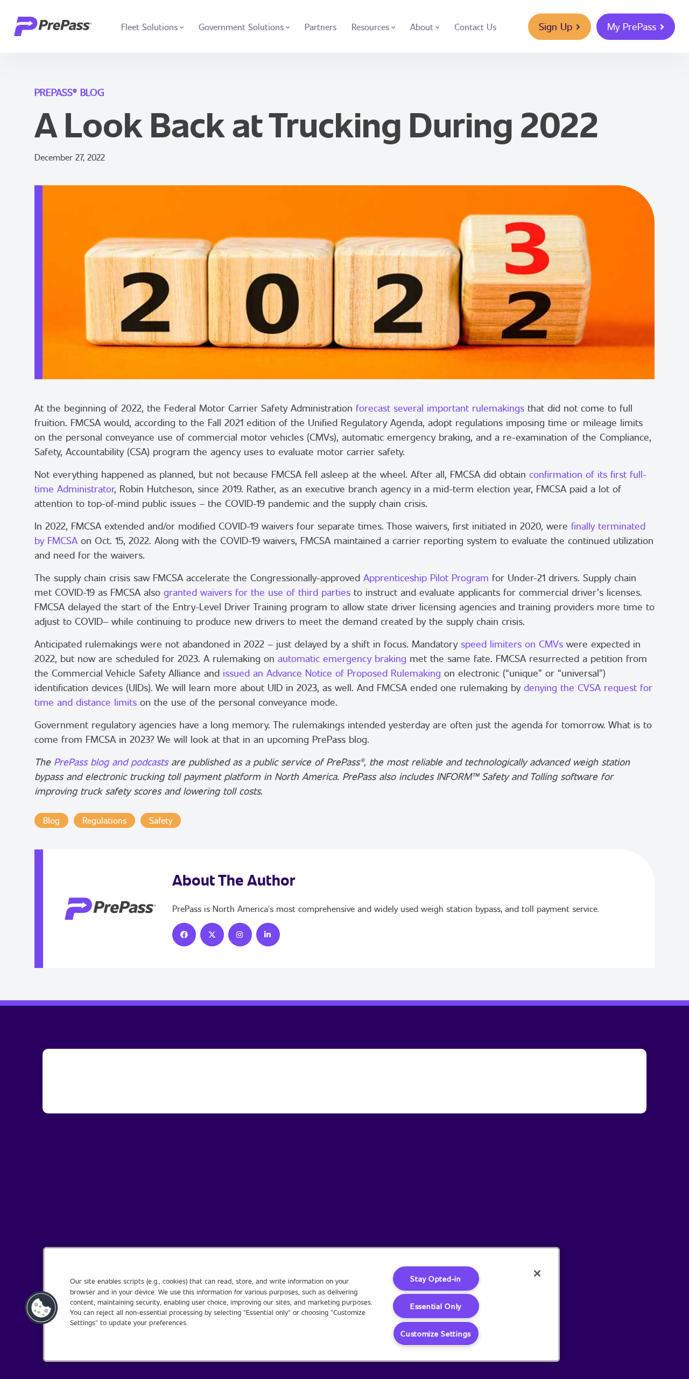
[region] (301, 1304)
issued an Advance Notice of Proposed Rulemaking (332, 672)
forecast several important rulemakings (440, 407)
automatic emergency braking (342, 658)
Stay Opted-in (435, 1278)
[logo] (53, 26)
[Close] (537, 1273)
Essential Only (435, 1306)
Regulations (104, 820)
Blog (51, 820)
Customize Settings (435, 1333)
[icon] (184, 934)
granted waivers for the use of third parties (257, 592)
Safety (160, 820)
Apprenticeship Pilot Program (426, 577)
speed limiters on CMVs (512, 643)
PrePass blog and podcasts (111, 761)
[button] (41, 1308)
